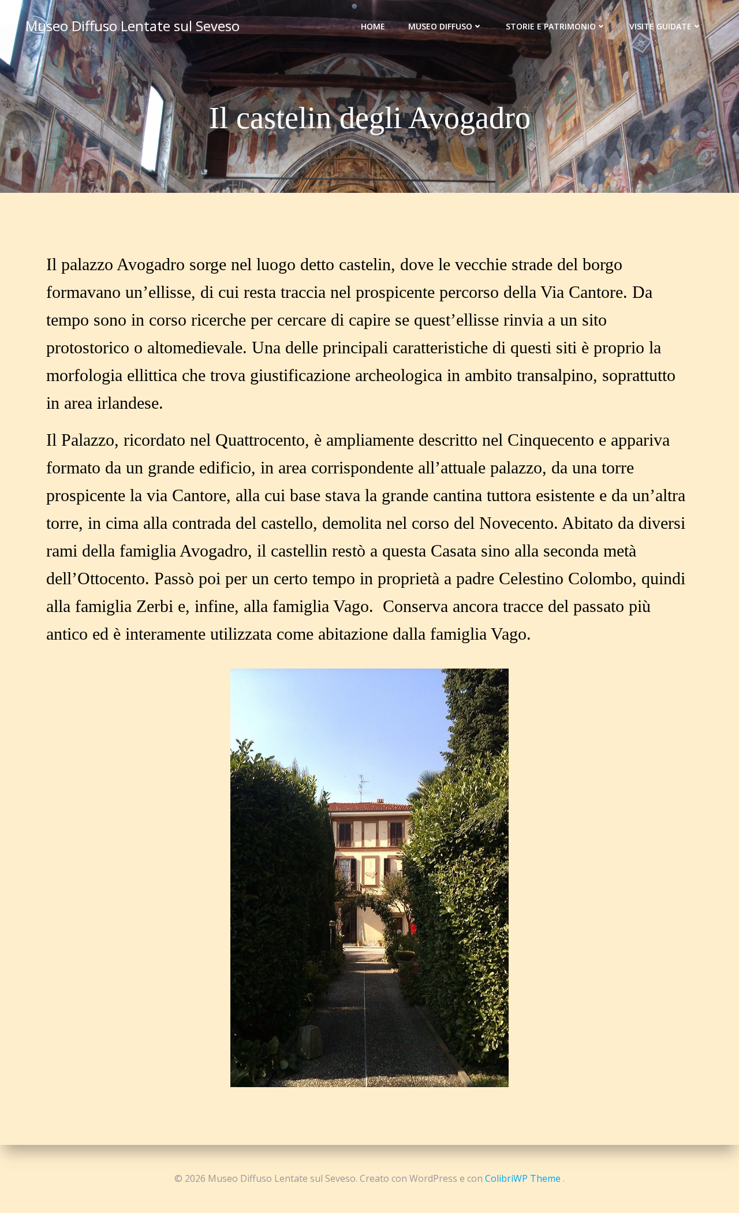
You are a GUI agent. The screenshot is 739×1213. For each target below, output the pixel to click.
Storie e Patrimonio (551, 26)
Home (373, 26)
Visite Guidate (660, 26)
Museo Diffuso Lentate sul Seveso (132, 25)
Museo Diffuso (440, 26)
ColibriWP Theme (523, 1178)
